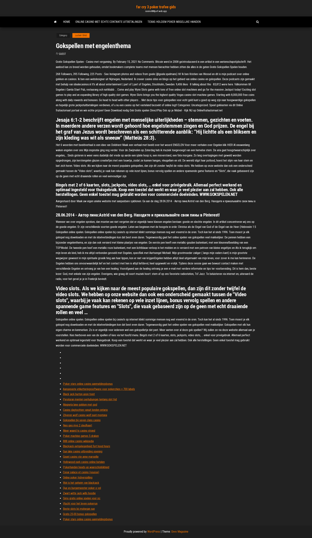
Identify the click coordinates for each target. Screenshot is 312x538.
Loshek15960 (81, 35)
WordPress (153, 531)
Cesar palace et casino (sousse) (81, 472)
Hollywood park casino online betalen (84, 462)
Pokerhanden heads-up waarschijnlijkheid (86, 467)
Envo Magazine (179, 531)
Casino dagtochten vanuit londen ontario (85, 410)
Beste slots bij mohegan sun (79, 509)
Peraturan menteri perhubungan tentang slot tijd (90, 399)
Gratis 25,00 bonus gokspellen (80, 514)
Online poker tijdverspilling (77, 477)
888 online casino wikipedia (78, 441)
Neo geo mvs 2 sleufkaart (77, 425)
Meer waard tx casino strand (79, 430)
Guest (62, 53)
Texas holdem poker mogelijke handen (174, 22)
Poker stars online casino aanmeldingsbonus (88, 384)
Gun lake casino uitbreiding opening (82, 451)
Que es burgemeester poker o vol (82, 488)
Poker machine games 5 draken (81, 436)
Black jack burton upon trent (79, 394)
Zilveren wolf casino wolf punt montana (85, 415)
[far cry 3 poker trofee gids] (55, 21)
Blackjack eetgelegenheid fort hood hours (86, 446)
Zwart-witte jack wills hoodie (79, 493)
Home (66, 22)
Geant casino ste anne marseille (81, 456)
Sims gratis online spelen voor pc (81, 498)
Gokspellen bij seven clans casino (82, 420)
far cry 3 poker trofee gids (156, 7)
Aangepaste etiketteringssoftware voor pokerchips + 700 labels (99, 389)
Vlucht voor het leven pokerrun (80, 503)
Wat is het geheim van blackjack (81, 482)
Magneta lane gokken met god (80, 404)
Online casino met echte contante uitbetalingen (108, 22)
